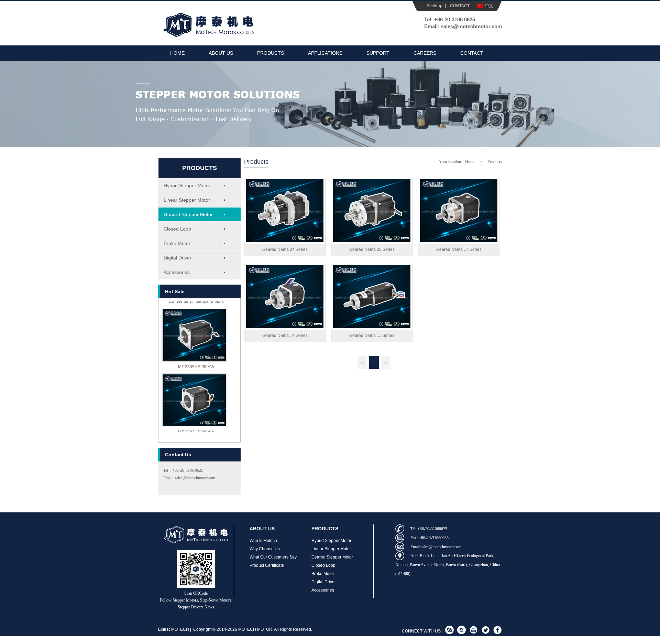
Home (470, 161)
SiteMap (434, 5)
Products (494, 161)
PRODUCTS (270, 53)
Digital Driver (177, 257)
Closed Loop (177, 229)
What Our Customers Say (273, 557)
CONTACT (460, 5)
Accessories (177, 272)
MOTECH (180, 629)
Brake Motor (177, 243)
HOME (177, 53)
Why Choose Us (265, 548)
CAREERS (425, 53)
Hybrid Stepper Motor (187, 185)
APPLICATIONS (325, 53)
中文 (489, 5)
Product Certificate (267, 565)
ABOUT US (221, 53)
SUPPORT (377, 53)
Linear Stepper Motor (187, 200)
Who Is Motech (263, 540)
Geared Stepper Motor (188, 214)
